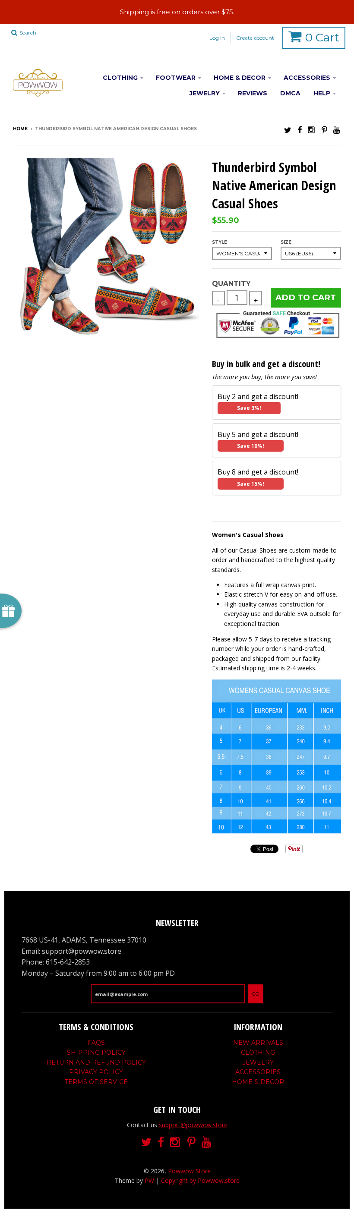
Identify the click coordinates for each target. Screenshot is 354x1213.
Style (219, 242)
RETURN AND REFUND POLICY (96, 1062)
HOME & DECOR (240, 78)
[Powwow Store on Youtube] (337, 129)
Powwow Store (189, 1171)
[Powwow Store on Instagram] (312, 129)
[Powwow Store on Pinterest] (324, 129)
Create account (255, 38)
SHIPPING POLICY (96, 1052)
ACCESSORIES (307, 78)
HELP (321, 93)
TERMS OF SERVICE (96, 1082)
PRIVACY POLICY (96, 1072)
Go (255, 994)
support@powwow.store (193, 1125)
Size (286, 242)
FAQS (96, 1042)
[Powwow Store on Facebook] (299, 129)
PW (149, 1180)
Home (20, 129)
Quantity (231, 284)
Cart (322, 37)
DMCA (290, 93)
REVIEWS (252, 93)
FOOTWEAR (176, 78)
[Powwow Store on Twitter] (287, 129)
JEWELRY (205, 93)
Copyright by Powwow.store (200, 1180)
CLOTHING (120, 78)
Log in (217, 38)
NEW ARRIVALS (258, 1042)
